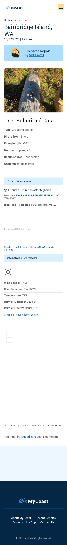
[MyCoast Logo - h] (14, 7)
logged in (27, 436)
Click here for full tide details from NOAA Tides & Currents (29, 248)
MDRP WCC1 (36, 55)
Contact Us (47, 522)
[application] (33, 378)
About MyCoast (21, 518)
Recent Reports (46, 518)
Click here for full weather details (21, 314)
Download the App (24, 522)
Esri (60, 425)
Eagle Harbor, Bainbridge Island (35, 195)
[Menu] (61, 7)
